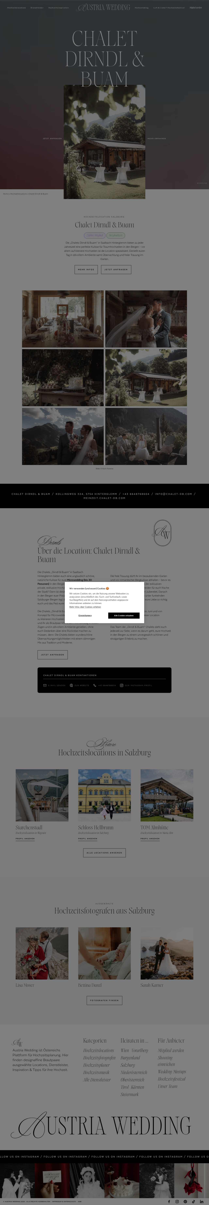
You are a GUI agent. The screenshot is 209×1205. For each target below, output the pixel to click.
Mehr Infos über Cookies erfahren (85, 607)
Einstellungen (85, 615)
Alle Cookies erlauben (124, 615)
